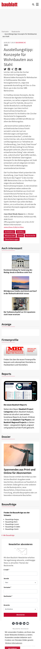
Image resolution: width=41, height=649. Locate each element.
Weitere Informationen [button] (13, 643)
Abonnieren (20, 615)
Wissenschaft (10, 235)
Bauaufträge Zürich (11, 529)
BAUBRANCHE (21, 43)
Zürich (20, 235)
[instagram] (20, 623)
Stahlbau (20, 232)
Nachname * (8, 596)
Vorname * (7, 587)
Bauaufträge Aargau (12, 519)
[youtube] (27, 623)
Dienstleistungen (11, 239)
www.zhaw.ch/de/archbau (14, 227)
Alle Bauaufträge (8, 535)
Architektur (9, 232)
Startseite (5, 31)
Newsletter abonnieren (21, 629)
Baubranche (16, 31)
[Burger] (37, 4)
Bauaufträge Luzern (12, 524)
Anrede (6, 578)
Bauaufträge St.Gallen (12, 527)
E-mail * (6, 570)
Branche (7, 605)
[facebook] (17, 623)
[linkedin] (24, 623)
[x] (13, 623)
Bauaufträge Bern (11, 522)
